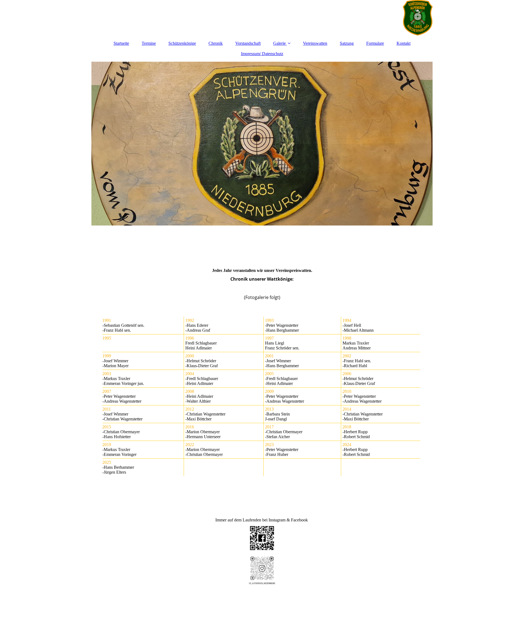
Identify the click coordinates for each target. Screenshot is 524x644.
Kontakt (403, 43)
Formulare (375, 43)
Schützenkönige (182, 43)
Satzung (347, 43)
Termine (149, 43)
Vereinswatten (315, 43)
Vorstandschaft (248, 43)
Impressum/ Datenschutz (262, 53)
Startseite (121, 43)
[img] (262, 17)
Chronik (216, 43)
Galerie (279, 43)
